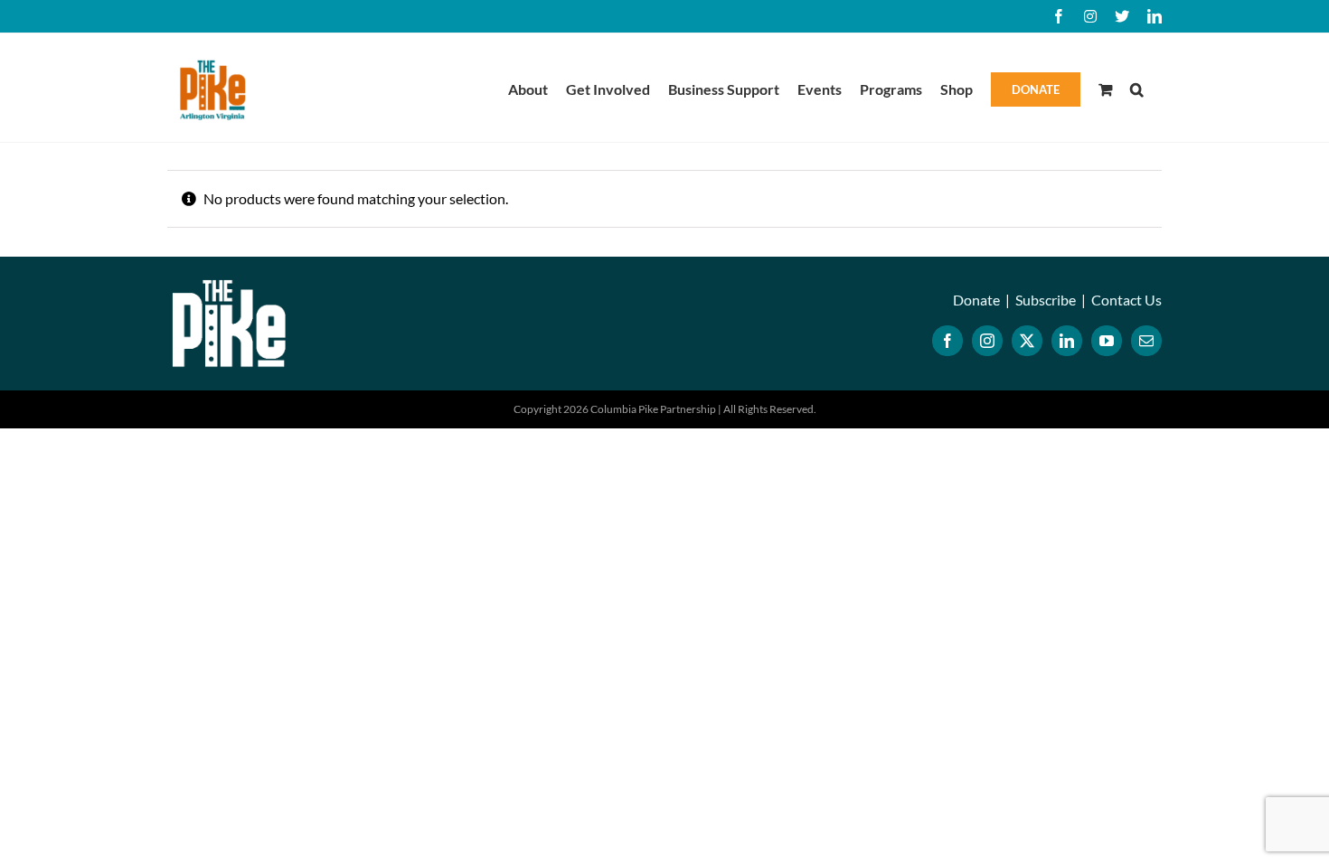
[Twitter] (1027, 340)
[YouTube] (1106, 340)
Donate (976, 299)
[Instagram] (987, 340)
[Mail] (1146, 340)
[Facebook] (947, 340)
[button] (1137, 87)
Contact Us (1126, 299)
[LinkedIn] (1066, 340)
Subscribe (1045, 299)
